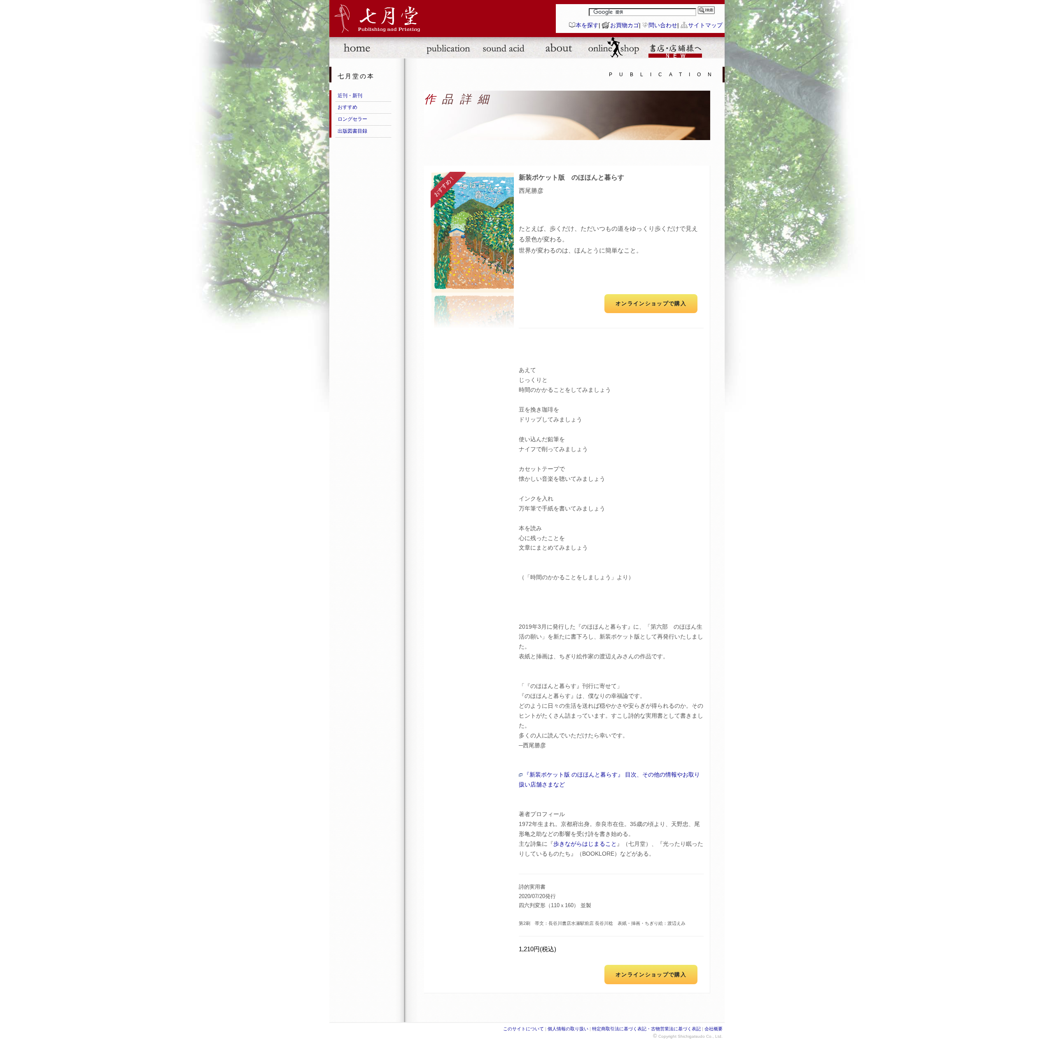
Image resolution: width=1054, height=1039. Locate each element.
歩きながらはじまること (585, 844)
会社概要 (713, 1028)
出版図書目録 (352, 131)
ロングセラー (352, 119)
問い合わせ (662, 25)
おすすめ (347, 107)
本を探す (587, 25)
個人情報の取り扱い (568, 1028)
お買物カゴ (624, 25)
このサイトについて (523, 1028)
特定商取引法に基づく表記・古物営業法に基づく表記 (646, 1028)
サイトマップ (705, 25)
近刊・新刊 (350, 95)
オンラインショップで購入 (651, 303)
